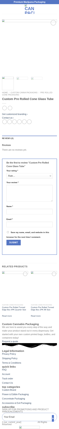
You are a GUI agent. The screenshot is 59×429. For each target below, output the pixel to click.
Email (9, 219)
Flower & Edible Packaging (15, 394)
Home (5, 93)
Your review (12, 182)
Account (6, 374)
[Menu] (3, 9)
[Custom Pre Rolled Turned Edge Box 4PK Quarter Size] (15, 287)
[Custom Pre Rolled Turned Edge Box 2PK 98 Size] (44, 287)
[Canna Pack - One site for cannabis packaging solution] (29, 9)
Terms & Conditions (11, 363)
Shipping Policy (9, 358)
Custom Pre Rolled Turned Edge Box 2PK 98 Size (42, 308)
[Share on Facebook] (9, 121)
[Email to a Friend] (19, 121)
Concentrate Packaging (13, 398)
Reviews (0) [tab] (7, 138)
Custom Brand (9, 390)
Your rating (12, 171)
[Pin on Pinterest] (24, 121)
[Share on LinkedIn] (29, 121)
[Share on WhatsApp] (4, 121)
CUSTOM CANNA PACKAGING (24, 93)
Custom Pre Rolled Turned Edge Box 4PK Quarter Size (14, 308)
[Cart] (55, 9)
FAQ (4, 370)
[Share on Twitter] (14, 121)
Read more (7, 316)
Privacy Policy (9, 354)
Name (9, 206)
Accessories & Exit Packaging (16, 403)
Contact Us (7, 383)
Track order (7, 378)
